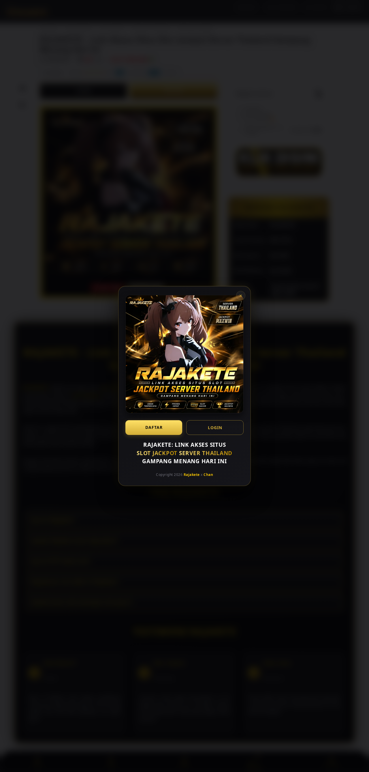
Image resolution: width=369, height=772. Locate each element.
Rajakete (192, 474)
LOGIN (215, 427)
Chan (208, 474)
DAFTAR (154, 427)
